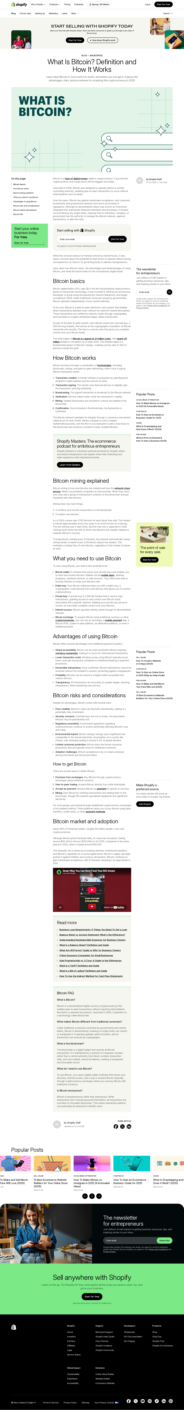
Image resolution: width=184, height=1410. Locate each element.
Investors (71, 1336)
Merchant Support (104, 1332)
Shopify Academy (104, 1345)
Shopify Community (105, 1350)
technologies (104, 365)
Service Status (74, 1354)
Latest (64, 13)
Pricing (67, 4)
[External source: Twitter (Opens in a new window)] (136, 1401)
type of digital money (76, 178)
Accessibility (73, 1383)
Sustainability (73, 1374)
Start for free (163, 4)
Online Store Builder (105, 1374)
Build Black (72, 1378)
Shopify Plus (158, 1341)
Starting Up (40, 13)
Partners (71, 1341)
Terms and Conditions (157, 306)
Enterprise (78, 4)
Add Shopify (145, 804)
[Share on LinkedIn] (129, 1126)
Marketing (53, 13)
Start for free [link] (117, 239)
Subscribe (164, 1240)
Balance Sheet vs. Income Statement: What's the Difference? (92, 934)
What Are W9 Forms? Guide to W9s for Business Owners (90, 950)
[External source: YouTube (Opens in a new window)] (143, 1401)
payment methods (95, 811)
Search (166, 13)
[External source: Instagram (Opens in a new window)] (150, 1401)
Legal (69, 1350)
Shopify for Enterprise (162, 1345)
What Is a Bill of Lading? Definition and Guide (83, 971)
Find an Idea (25, 13)
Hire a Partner (102, 1341)
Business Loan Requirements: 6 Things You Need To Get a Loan (93, 929)
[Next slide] (99, 1196)
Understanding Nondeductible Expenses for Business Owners (92, 940)
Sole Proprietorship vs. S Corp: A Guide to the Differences (90, 960)
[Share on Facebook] (116, 1126)
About (70, 1332)
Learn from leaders (70, 464)
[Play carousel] (92, 1196)
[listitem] (92, 1172)
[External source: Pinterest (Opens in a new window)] (171, 1401)
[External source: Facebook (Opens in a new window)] (129, 1401)
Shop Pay (156, 1336)
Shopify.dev (129, 1332)
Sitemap (85, 1402)
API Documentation (133, 1336)
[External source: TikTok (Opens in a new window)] (157, 1401)
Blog (13, 13)
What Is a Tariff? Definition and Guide (79, 965)
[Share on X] (122, 1126)
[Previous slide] (85, 1196)
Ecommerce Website (105, 1383)
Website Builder (103, 1378)
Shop (154, 1332)
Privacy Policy (142, 308)
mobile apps (107, 575)
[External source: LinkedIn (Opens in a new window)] (164, 1401)
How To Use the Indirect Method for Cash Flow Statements (91, 976)
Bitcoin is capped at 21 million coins (92, 338)
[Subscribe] (169, 292)
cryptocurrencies (64, 620)
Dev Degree (129, 1341)
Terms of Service (51, 1402)
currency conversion (66, 653)
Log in (147, 4)
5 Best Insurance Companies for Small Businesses (86, 955)
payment (101, 788)
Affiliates (71, 1345)
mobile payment (113, 620)
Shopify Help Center (105, 1336)
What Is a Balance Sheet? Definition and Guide (84, 945)
